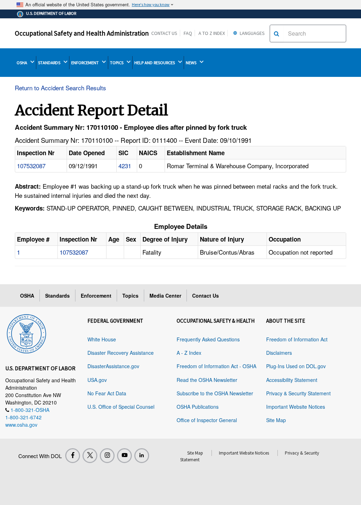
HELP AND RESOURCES (155, 62)
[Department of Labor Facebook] (72, 455)
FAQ (188, 33)
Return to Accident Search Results (60, 87)
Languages (252, 33)
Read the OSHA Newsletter (207, 379)
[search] (276, 33)
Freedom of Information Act (297, 339)
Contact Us (164, 33)
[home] (26, 332)
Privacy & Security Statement (298, 393)
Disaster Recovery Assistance (120, 352)
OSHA (22, 62)
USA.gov (97, 379)
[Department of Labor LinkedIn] (141, 455)
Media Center (165, 295)
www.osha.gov (21, 424)
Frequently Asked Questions (208, 339)
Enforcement (96, 295)
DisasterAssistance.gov (113, 366)
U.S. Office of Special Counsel (120, 406)
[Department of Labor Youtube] (124, 455)
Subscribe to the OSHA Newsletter (215, 393)
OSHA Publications (198, 406)
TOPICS (117, 62)
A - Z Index (189, 352)
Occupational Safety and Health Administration (82, 33)
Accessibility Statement (291, 379)
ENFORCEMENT (85, 62)
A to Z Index (211, 33)
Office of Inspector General (207, 420)
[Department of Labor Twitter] (89, 455)
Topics (130, 295)
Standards (57, 295)
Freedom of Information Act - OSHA (216, 366)
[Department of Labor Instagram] (107, 455)
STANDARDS (49, 62)
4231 (124, 165)
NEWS (191, 62)
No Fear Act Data (106, 393)
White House (101, 339)
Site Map (276, 420)
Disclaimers (279, 352)
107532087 (31, 165)
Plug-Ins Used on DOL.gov (296, 366)
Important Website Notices (295, 406)
